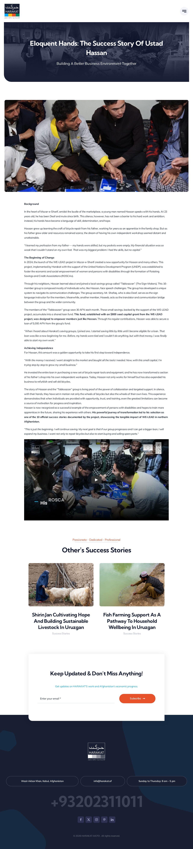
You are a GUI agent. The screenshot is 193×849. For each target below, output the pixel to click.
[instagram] (96, 819)
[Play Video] (96, 480)
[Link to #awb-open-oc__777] (184, 11)
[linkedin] (112, 819)
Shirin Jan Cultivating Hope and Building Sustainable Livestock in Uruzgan (61, 621)
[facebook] (81, 819)
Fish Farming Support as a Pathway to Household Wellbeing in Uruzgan (132, 621)
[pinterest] (104, 819)
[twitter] (88, 819)
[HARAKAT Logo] (12, 5)
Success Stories (61, 633)
